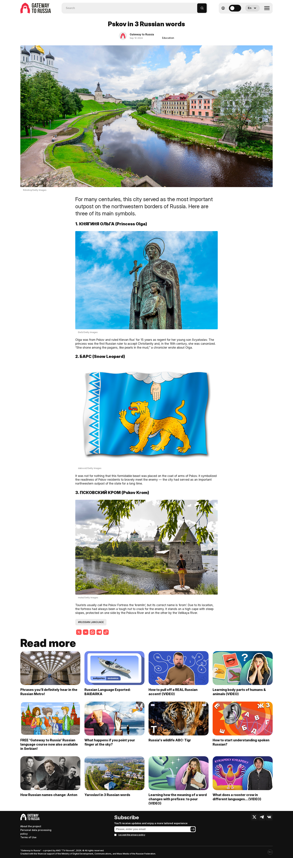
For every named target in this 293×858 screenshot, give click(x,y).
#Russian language (91, 622)
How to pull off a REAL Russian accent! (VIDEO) (173, 692)
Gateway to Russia (142, 34)
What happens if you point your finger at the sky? (109, 742)
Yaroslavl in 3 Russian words (107, 795)
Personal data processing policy (35, 832)
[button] (194, 6)
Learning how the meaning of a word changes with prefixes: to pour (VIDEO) (178, 799)
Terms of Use (28, 837)
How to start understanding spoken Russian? (241, 742)
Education (168, 37)
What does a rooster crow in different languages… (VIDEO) (237, 797)
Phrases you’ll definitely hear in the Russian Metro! (48, 692)
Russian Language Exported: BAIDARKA (107, 692)
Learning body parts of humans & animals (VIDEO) (239, 692)
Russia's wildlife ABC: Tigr (170, 740)
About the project (30, 826)
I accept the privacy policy (131, 834)
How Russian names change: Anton (48, 795)
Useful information (248, 16)
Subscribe (126, 817)
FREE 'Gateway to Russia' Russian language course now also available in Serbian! (49, 744)
